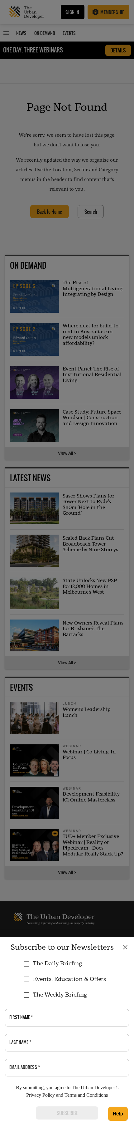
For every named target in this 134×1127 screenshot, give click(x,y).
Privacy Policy (40, 1095)
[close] (125, 947)
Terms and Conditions (86, 1095)
